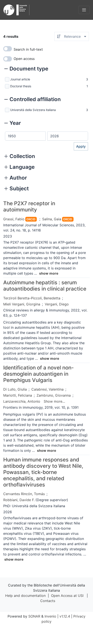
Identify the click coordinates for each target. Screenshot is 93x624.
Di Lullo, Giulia (15, 389)
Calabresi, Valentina (47, 389)
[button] (26, 69)
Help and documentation (25, 595)
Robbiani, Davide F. (19, 500)
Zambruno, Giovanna (54, 395)
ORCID (30, 219)
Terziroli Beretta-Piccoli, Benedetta (31, 298)
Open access (24, 58)
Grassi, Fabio (13, 219)
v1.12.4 (64, 616)
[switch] (7, 48)
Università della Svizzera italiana (33, 110)
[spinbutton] (25, 136)
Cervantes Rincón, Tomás (24, 494)
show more (48, 273)
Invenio (50, 616)
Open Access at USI (67, 595)
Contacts (47, 601)
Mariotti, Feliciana (17, 395)
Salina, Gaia (51, 219)
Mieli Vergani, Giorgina (21, 304)
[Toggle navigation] (84, 10)
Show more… (54, 401)
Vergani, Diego (57, 304)
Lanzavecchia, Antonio (21, 401)
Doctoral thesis (20, 86)
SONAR (34, 616)
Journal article (20, 79)
